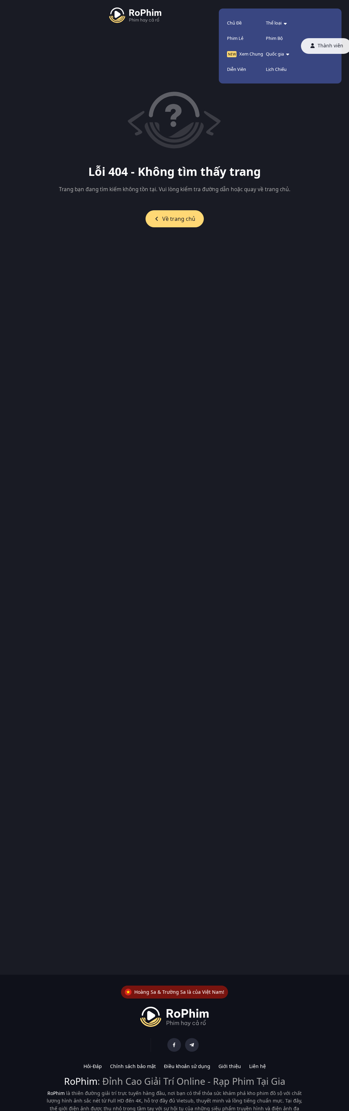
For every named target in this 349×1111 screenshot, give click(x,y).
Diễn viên (236, 69)
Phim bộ (274, 38)
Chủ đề (234, 23)
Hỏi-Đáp (93, 1066)
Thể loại (274, 23)
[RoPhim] (135, 15)
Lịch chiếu (276, 69)
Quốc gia (275, 54)
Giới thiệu (229, 1066)
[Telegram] (192, 1045)
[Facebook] (174, 1045)
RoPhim (80, 1081)
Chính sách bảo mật (133, 1066)
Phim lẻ (235, 38)
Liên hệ (257, 1066)
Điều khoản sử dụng (187, 1066)
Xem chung (251, 54)
